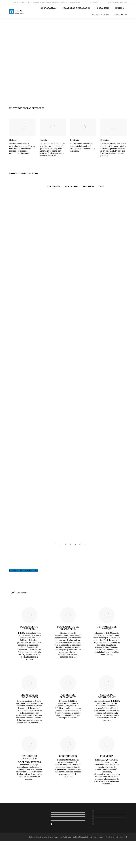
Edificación (54, 186)
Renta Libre (71, 186)
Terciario (88, 186)
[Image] (22, 127)
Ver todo (37, 186)
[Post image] (20, 210)
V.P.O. (101, 186)
